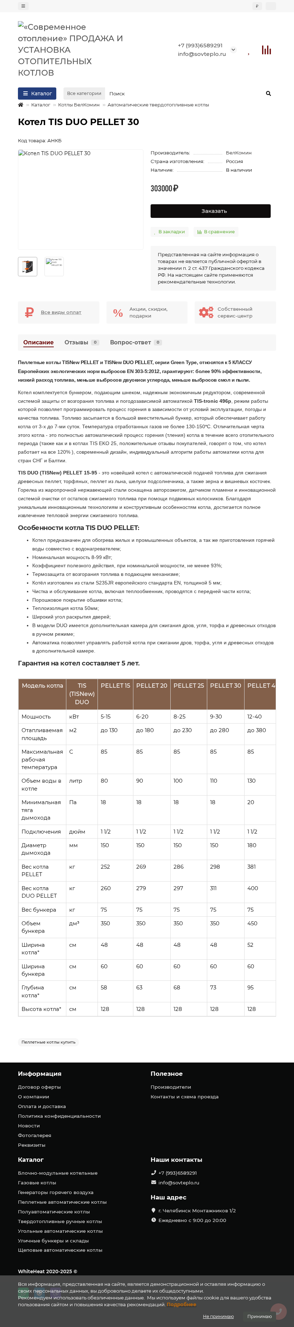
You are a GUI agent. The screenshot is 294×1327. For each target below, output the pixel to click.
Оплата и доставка (42, 1106)
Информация (40, 1073)
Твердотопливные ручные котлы (60, 1221)
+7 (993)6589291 (200, 45)
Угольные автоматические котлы (60, 1231)
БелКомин (239, 153)
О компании (33, 1096)
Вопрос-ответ (134, 342)
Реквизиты (32, 1145)
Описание (38, 342)
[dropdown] (23, 6)
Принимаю (259, 1316)
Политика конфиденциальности (59, 1116)
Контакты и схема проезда (185, 1096)
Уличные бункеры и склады (53, 1241)
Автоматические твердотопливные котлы (158, 105)
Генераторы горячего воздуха (56, 1192)
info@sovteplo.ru (202, 54)
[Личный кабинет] (271, 6)
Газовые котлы (37, 1182)
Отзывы (80, 342)
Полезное (167, 1073)
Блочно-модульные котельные (58, 1173)
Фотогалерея (34, 1135)
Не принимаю (218, 1316)
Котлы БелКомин (79, 105)
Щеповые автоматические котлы (60, 1250)
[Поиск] (268, 93)
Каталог (40, 105)
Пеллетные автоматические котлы (62, 1202)
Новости (29, 1125)
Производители (171, 1087)
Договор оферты (39, 1087)
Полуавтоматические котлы (54, 1211)
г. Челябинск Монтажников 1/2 (197, 1210)
